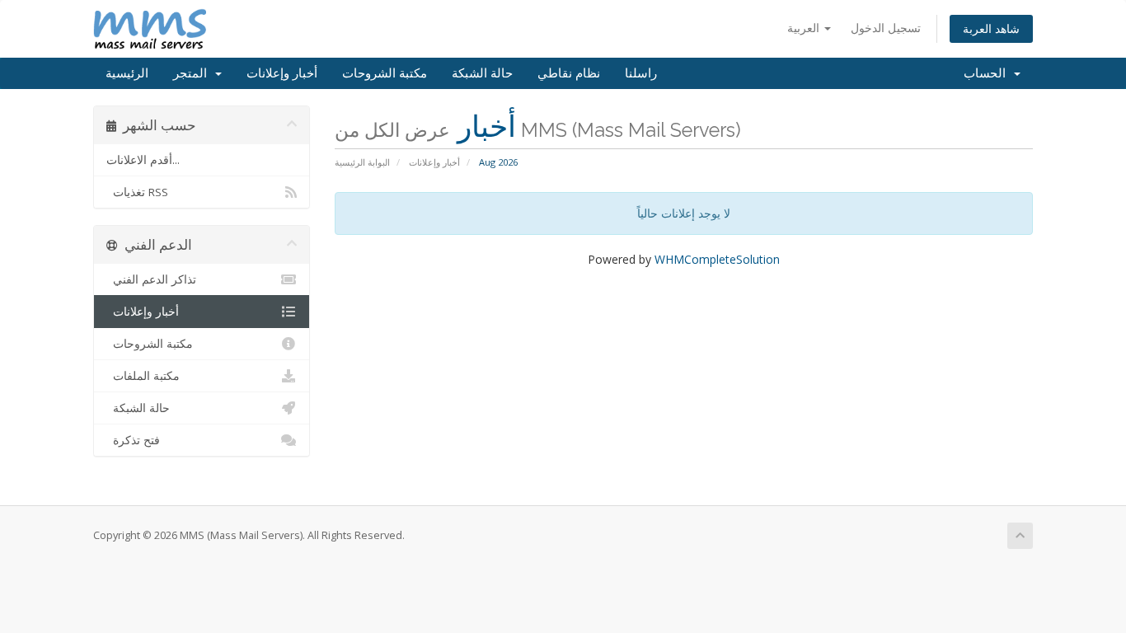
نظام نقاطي (568, 73)
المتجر (193, 73)
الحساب (988, 73)
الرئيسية (127, 73)
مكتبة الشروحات (384, 73)
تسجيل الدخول (886, 27)
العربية (805, 27)
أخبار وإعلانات (281, 73)
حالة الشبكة (482, 73)
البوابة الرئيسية (362, 162)
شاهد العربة (991, 28)
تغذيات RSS (137, 192)
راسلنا (641, 73)
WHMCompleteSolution (717, 259)
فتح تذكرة (133, 440)
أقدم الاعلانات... (143, 159)
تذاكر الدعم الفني (151, 279)
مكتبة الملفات (143, 375)
